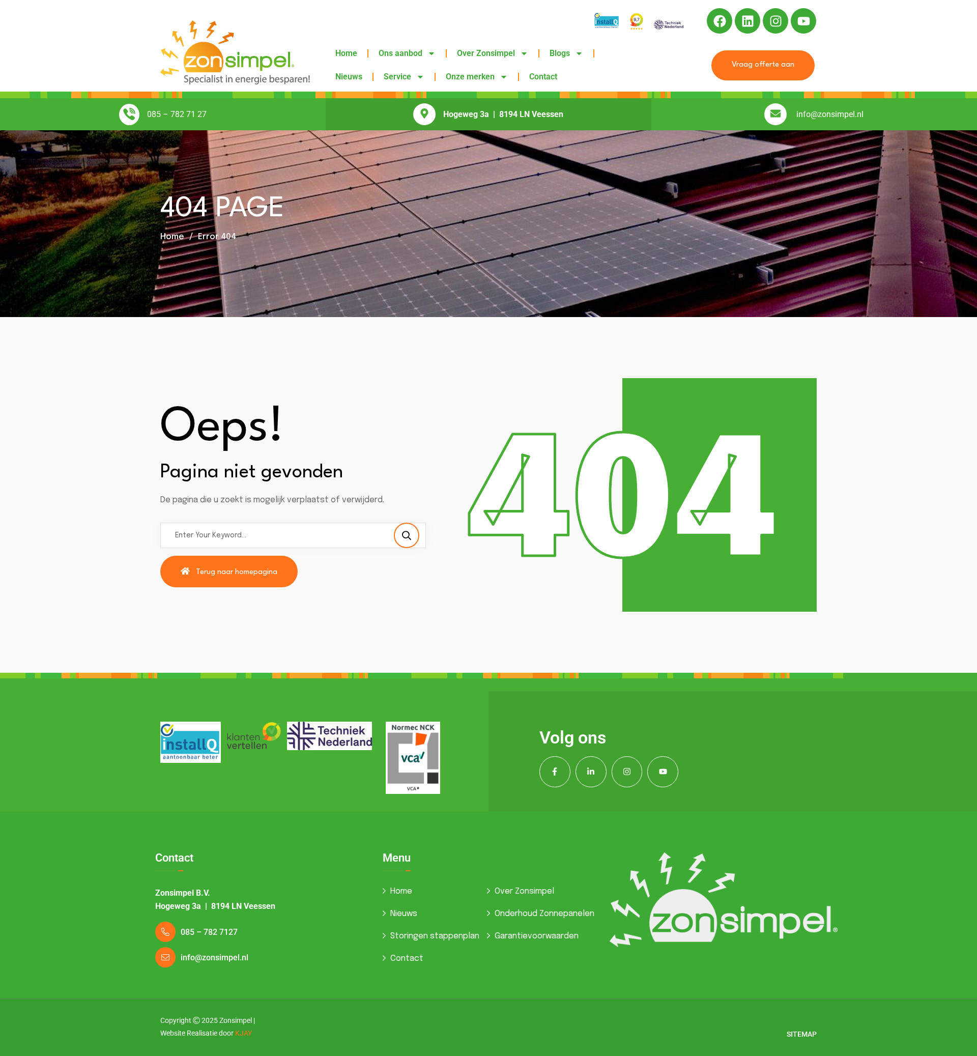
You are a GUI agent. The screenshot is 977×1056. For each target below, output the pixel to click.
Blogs (560, 53)
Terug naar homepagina (236, 572)
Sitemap (802, 1034)
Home (346, 53)
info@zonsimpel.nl (830, 114)
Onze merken (470, 76)
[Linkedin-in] (591, 771)
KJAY (243, 1033)
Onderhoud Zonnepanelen (544, 913)
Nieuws (348, 76)
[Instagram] (775, 21)
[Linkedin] (747, 21)
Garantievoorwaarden (537, 936)
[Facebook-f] (554, 771)
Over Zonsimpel (486, 53)
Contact (543, 76)
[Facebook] (719, 21)
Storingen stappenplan (434, 936)
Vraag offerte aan (763, 65)
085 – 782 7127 (209, 932)
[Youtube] (803, 21)
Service (397, 76)
